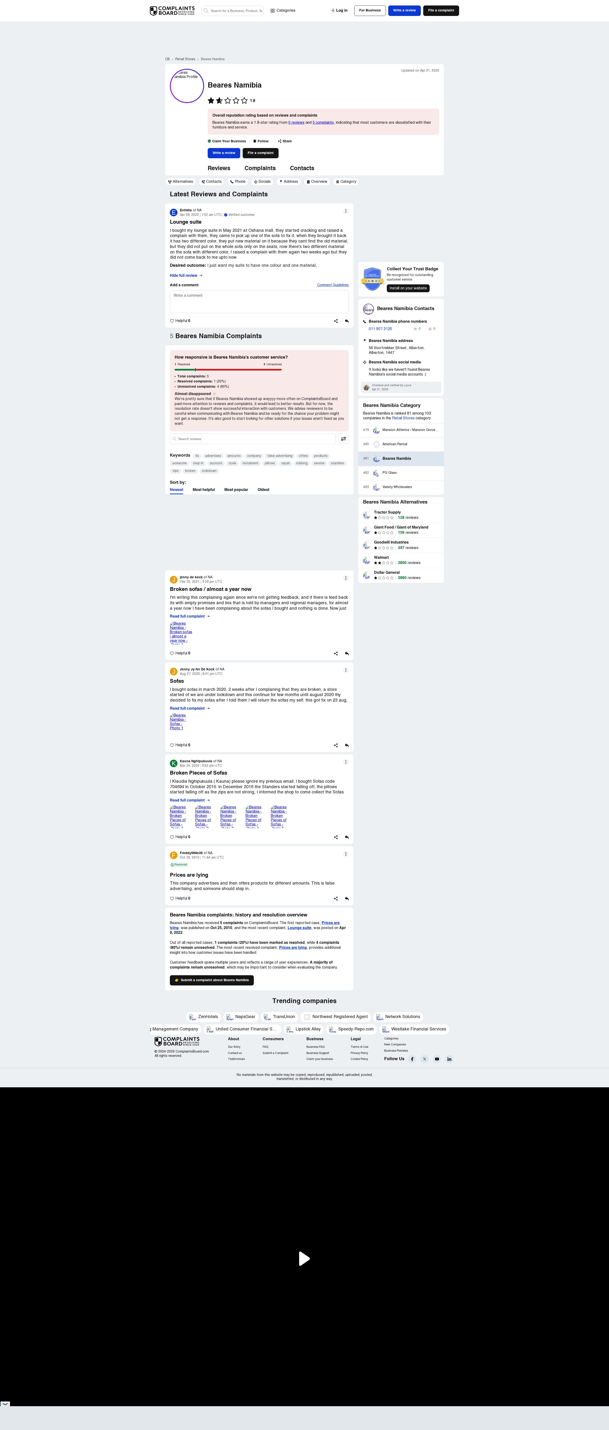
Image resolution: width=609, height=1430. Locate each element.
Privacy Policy (359, 1053)
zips (175, 471)
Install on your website (408, 288)
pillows (270, 463)
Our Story (234, 1047)
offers (303, 456)
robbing (302, 463)
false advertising (279, 456)
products (321, 456)
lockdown (209, 471)
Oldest (263, 490)
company (254, 456)
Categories (286, 10)
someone (179, 463)
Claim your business (319, 1059)
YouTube (437, 1059)
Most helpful (204, 490)
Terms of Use (359, 1047)
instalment (250, 463)
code (232, 463)
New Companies (395, 1044)
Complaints (260, 169)
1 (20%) (201, 381)
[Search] (233, 11)
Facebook (412, 1059)
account (216, 463)
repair (285, 463)
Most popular (236, 490)
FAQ (265, 1047)
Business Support (317, 1053)
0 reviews (296, 122)
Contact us (235, 1053)
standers (337, 463)
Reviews (219, 169)
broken (190, 471)
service (319, 463)
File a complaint (261, 153)
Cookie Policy (359, 1059)
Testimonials (236, 1059)
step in (198, 463)
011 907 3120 (380, 329)
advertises (213, 456)
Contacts (302, 169)
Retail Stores (403, 418)
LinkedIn (449, 1059)
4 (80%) (203, 386)
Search (206, 11)
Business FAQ (315, 1047)
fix (197, 456)
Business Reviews (396, 1050)
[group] (180, 182)
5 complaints (323, 122)
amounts (234, 456)
